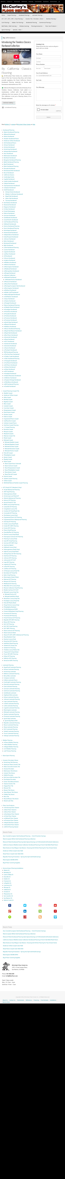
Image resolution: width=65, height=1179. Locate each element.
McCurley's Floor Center (24, 124)
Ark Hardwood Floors (10, 143)
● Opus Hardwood (9, 299)
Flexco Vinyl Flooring (10, 530)
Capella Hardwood (9, 179)
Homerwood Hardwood (11, 232)
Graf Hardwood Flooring (11, 222)
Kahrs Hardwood (9, 241)
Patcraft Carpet (8, 453)
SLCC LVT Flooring (9, 624)
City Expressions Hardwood (12, 185)
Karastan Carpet (8, 429)
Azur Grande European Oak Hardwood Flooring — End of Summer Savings (24, 836)
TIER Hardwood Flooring (11, 352)
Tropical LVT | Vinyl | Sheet (11, 652)
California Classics (9, 175)
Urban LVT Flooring (9, 656)
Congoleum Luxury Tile (10, 509)
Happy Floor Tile (8, 786)
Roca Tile (6, 796)
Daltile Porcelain (8, 775)
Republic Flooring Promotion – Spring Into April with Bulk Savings (22, 857)
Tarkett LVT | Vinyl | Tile (10, 645)
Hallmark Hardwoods (10, 224)
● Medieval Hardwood (10, 269)
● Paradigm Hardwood (10, 309)
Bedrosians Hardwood (10, 156)
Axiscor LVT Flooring (10, 500)
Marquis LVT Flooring (10, 581)
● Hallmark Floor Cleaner (11, 818)
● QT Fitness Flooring (10, 751)
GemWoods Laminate (10, 693)
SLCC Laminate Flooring (10, 729)
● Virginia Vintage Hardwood (12, 380)
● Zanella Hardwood (9, 386)
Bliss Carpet (7, 404)
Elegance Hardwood (9, 207)
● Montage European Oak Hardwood (14, 286)
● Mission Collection (9, 275)
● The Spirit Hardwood (10, 350)
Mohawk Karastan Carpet (12, 449)
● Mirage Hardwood (9, 273)
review (13, 124)
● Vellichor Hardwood (10, 378)
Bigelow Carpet (8, 402)
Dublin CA (7, 879)
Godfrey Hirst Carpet (10, 421)
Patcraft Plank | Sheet (10, 603)
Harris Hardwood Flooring (11, 228)
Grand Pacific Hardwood (11, 220)
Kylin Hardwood (8, 245)
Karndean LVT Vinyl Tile (10, 573)
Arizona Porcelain (9, 769)
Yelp (34, 124)
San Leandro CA (8, 896)
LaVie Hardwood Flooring (11, 247)
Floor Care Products (8, 805)
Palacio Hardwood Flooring (12, 305)
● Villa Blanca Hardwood (11, 382)
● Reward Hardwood (10, 324)
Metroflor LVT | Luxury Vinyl (12, 586)
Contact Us (9, 1)
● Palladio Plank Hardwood (11, 307)
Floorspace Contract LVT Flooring (13, 536)
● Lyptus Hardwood (9, 260)
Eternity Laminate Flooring (11, 684)
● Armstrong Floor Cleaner (11, 807)
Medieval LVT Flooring (10, 583)
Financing (31, 1)
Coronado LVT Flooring (10, 513)
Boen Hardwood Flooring (11, 166)
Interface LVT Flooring (10, 556)
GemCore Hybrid (8, 545)
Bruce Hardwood (9, 173)
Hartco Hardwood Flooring (11, 226)
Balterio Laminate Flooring (11, 674)
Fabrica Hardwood (9, 213)
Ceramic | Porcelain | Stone (10, 760)
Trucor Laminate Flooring (11, 733)
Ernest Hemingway (9, 211)
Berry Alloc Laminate (10, 676)
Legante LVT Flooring (10, 564)
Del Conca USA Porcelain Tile (12, 777)
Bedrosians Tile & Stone (10, 771)
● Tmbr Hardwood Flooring (11, 358)
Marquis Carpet (8, 431)
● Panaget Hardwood (10, 303)
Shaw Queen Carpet (10, 472)
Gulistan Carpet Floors (10, 423)
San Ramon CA (8, 898)
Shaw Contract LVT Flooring (12, 630)
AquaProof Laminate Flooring (12, 667)
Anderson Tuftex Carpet (11, 395)
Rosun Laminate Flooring (11, 725)
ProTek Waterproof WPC (11, 609)
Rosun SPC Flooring (9, 622)
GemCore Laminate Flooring (12, 691)
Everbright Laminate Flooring (12, 682)
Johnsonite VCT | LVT (10, 560)
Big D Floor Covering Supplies (11, 863)
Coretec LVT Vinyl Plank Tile (11, 511)
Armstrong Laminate (10, 671)
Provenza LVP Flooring (10, 615)
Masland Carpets (8, 434)
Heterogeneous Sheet (10, 494)
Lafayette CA (7, 883)
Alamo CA (6, 870)
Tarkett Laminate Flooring (11, 731)
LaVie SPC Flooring (9, 566)
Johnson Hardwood (9, 239)
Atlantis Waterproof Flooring (12, 498)
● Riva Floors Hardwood (11, 335)
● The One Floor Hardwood (11, 354)
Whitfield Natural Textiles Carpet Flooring (16, 483)
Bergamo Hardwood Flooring (12, 160)
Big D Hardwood (8, 164)
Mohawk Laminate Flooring (12, 712)
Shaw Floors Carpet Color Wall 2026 (13, 854)
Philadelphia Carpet (9, 455)
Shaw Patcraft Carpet (11, 474)
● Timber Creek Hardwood (11, 356)
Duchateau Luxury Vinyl (11, 515)
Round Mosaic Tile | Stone (11, 799)
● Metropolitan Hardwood (11, 271)
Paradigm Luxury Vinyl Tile (11, 601)
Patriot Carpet (8, 476)
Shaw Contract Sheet (10, 633)
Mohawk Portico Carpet (11, 451)
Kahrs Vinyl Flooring (9, 575)
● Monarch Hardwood (10, 282)
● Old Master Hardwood (11, 297)
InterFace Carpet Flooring (11, 425)
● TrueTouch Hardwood (10, 363)
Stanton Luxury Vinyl (10, 639)
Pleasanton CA (8, 894)
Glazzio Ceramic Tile (9, 784)
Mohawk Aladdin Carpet (12, 442)
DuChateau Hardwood (10, 203)
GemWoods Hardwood (10, 217)
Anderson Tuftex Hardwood (12, 141)
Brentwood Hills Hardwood (12, 170)
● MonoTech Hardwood (10, 284)
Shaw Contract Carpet (11, 466)
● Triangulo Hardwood (10, 361)
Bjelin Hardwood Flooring (11, 162)
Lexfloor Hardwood (9, 254)
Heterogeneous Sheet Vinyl (12, 549)
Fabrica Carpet (8, 416)
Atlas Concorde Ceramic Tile (12, 766)
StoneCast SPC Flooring (10, 641)
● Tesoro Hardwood (9, 348)
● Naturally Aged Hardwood (12, 294)
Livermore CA (8, 885)
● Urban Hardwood (9, 369)
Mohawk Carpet (8, 440)
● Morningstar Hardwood (11, 288)
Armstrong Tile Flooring (11, 762)
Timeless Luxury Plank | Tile (11, 650)
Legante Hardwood (9, 252)
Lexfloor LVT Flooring (10, 568)
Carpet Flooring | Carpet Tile (11, 391)
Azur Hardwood (8, 153)
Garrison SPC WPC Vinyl (10, 543)
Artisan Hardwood (9, 145)
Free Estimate (38, 1)
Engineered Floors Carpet (11, 419)
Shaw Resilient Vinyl (9, 637)
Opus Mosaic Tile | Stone (11, 792)
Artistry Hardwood (9, 147)
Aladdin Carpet (8, 393)
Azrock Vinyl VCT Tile (10, 502)
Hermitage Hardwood (10, 230)
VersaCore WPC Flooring (11, 660)
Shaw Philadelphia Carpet (12, 470)
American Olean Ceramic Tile (12, 764)
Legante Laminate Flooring (11, 708)
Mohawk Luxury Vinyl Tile (11, 592)
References (24, 1)
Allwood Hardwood (9, 134)
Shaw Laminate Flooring (11, 727)
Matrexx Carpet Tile (9, 436)
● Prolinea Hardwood (10, 316)
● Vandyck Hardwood (10, 373)
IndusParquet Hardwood (11, 237)
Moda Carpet (7, 438)
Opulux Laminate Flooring (11, 714)
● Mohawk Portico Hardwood (13, 279)
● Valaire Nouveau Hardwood (12, 375)
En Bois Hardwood (9, 209)
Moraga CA (7, 887)
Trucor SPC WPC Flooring (11, 654)
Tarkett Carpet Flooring (10, 478)
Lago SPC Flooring (9, 562)
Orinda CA (7, 892)
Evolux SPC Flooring (9, 528)
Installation (46, 1)
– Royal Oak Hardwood (11, 196)
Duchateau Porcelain (10, 779)
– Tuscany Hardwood (11, 200)
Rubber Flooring (7, 740)
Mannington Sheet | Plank (11, 577)
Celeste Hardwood (9, 183)
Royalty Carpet (8, 459)
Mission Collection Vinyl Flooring (13, 588)
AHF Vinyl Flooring (9, 492)
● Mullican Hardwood (10, 290)
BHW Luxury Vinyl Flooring (11, 504)
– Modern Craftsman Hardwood (14, 194)
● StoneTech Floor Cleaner (11, 825)
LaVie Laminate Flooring (11, 706)
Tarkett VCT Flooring (10, 648)
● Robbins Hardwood (10, 326)
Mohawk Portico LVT (10, 594)
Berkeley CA (7, 872)
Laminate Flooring (8, 665)
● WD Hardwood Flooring (11, 384)
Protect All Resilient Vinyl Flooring (13, 611)
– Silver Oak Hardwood (11, 198)
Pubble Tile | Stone (9, 794)
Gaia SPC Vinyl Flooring (10, 541)
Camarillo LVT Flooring (10, 507)
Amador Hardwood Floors (11, 138)
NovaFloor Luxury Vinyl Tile (12, 598)
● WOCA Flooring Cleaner (11, 827)
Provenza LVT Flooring (10, 613)
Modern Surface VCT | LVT (11, 590)
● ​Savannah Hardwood (10, 337)
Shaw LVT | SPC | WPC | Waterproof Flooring (16, 635)
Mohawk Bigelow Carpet (12, 444)
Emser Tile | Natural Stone (11, 781)
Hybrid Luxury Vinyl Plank (11, 551)
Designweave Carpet (10, 410)
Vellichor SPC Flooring (10, 658)
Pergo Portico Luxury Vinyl (11, 605)
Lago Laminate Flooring (11, 701)
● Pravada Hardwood (10, 314)
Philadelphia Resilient (10, 607)
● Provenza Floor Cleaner (11, 820)
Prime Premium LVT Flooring (12, 618)
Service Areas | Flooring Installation (13, 868)
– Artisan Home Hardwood (12, 192)
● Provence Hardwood (10, 318)
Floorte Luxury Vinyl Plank (11, 534)
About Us (3, 1)
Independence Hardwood (11, 235)
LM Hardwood (8, 256)
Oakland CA (7, 889)
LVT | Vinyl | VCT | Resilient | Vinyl (12, 487)
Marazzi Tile (7, 788)
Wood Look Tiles (8, 801)
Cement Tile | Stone (9, 773)
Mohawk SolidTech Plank (12, 596)
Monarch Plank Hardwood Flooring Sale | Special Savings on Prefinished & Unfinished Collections (31, 842)
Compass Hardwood (9, 188)
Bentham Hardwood (10, 158)
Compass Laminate (9, 678)
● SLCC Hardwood (9, 341)
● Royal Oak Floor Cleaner (11, 822)
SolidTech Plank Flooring (11, 643)
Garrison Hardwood (9, 215)
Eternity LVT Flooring (10, 521)
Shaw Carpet (7, 461)
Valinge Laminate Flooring (11, 735)
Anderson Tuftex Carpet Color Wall (13, 851)
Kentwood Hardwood (10, 243)
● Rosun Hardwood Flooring (12, 329)
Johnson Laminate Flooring (12, 699)
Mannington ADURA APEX (10, 860)
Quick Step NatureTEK (11, 721)
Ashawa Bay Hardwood (10, 151)
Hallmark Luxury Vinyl (10, 547)
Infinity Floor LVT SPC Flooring (12, 554)
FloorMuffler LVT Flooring (11, 532)
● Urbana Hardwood (9, 367)
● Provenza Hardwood (10, 320)
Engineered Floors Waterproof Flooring (15, 519)
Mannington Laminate (10, 710)
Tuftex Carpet (8, 481)
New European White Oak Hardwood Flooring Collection (19, 839)
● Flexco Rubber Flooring (11, 742)
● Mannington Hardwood (11, 267)
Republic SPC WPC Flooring (11, 620)
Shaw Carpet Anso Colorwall (13, 463)
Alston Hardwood (9, 136)
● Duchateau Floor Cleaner (11, 814)
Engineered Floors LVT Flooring (13, 517)
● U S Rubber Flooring (10, 749)
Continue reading (8, 102)
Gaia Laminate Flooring (10, 686)
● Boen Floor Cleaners (10, 810)
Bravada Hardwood (9, 168)
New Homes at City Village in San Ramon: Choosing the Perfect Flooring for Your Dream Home (30, 848)
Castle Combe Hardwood (11, 181)
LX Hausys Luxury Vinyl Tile (11, 571)
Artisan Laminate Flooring (11, 669)
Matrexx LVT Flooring (10, 579)
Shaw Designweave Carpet (12, 468)
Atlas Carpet (7, 397)
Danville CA (7, 877)
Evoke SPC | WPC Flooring (11, 526)
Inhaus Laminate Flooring (11, 697)
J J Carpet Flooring (9, 427)
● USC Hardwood (9, 371)
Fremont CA (7, 881)
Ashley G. (7, 124)
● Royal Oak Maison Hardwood (12, 331)
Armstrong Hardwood (10, 149)
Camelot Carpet (8, 406)
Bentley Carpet (8, 399)
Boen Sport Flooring (9, 755)
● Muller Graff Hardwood (11, 292)
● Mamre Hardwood (9, 264)
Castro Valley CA (8, 874)
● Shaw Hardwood (9, 339)
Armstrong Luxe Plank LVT (11, 496)
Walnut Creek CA (8, 900)
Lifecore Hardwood (9, 258)
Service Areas (53, 1)
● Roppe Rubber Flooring (11, 747)
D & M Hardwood (9, 190)
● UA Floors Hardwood (10, 365)
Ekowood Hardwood (10, 205)
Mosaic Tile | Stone (9, 790)
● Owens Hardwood (9, 301)
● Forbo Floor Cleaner (10, 816)
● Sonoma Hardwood (10, 346)
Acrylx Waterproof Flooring (12, 489)
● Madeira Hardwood (10, 262)
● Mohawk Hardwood (10, 277)
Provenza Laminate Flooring (12, 716)
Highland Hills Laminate (11, 695)
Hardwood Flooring (11, 107)
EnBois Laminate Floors (10, 680)
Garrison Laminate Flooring (12, 689)
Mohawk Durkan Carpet (11, 446)
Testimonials (17, 1)
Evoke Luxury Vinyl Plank (11, 524)
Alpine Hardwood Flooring (11, 132)
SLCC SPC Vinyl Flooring (10, 626)
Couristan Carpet (9, 408)
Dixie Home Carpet (9, 412)
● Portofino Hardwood (10, 311)
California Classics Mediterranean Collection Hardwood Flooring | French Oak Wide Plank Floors (30, 845)
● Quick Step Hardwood (11, 322)
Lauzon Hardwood (9, 250)
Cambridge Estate (9, 177)
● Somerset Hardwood (10, 344)
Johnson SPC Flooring (10, 558)
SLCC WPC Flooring (9, 628)
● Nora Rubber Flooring (10, 744)
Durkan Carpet (8, 414)
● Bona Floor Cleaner (10, 812)
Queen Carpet (8, 457)
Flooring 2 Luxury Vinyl (10, 539)
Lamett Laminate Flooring (11, 703)
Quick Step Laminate (10, 718)
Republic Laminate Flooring (12, 723)
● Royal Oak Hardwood (10, 333)
